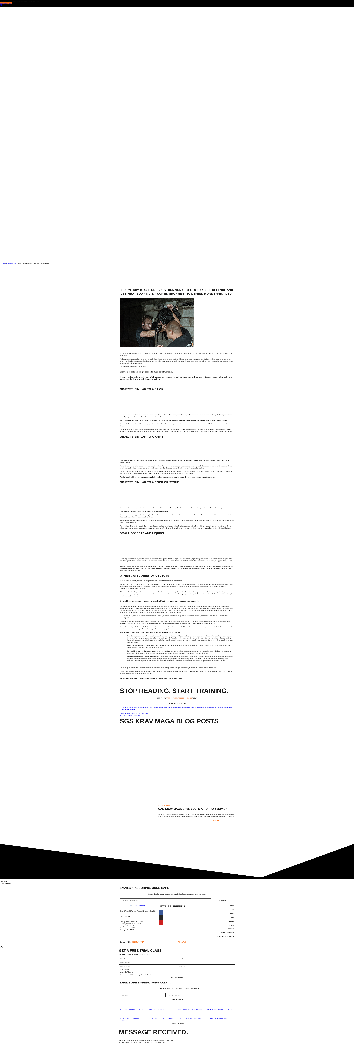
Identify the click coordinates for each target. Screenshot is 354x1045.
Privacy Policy (182, 942)
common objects (127, 707)
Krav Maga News (11, 263)
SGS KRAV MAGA (138, 942)
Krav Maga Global (166, 707)
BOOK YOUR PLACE (6, 3)
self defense (228, 707)
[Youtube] (161, 922)
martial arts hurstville (207, 707)
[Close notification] (1, 6)
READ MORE (215, 820)
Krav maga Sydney (193, 707)
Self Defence (219, 707)
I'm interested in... (125, 969)
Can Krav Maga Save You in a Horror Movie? (192, 808)
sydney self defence (128, 709)
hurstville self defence (141, 707)
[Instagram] (161, 917)
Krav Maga (156, 707)
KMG (150, 707)
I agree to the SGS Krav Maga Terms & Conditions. (137, 975)
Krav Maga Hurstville (180, 707)
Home (3, 263)
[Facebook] (161, 912)
